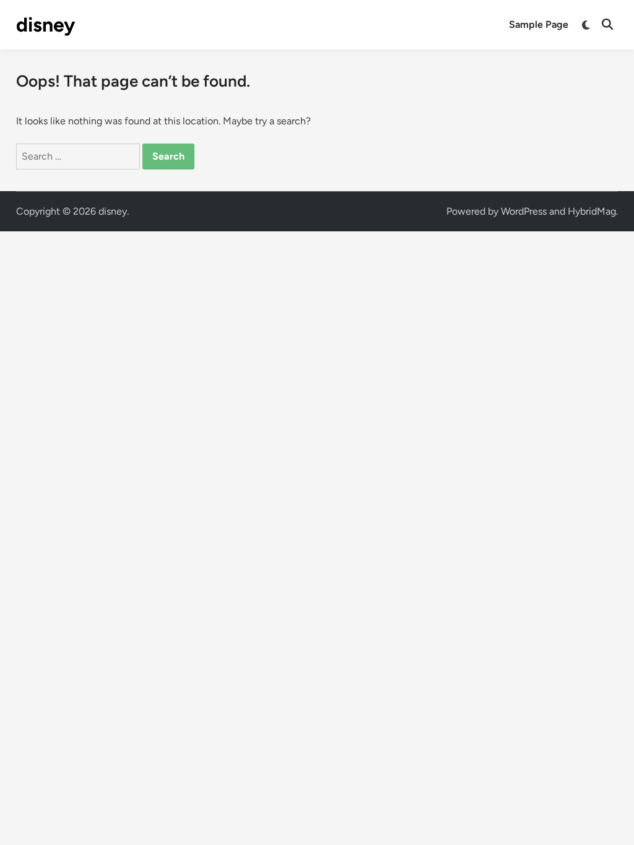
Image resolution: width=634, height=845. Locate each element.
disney (45, 24)
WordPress (524, 211)
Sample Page (538, 24)
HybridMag (592, 211)
